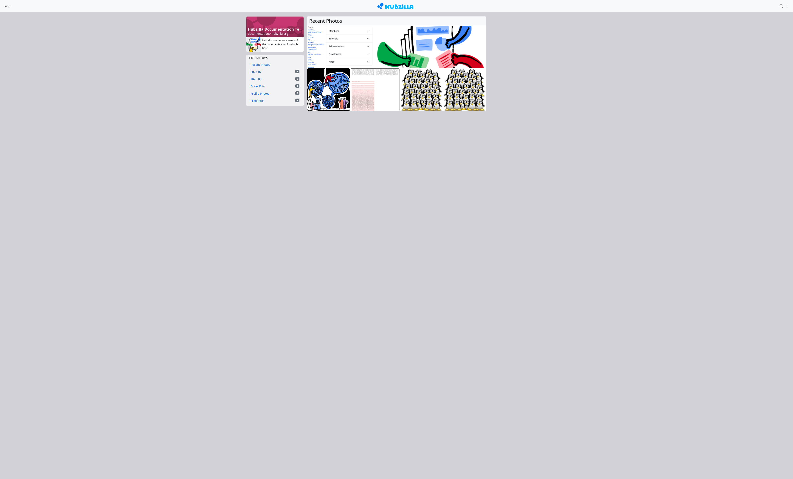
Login (7, 6)
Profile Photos (274, 93)
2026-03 (274, 79)
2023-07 (274, 72)
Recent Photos (260, 65)
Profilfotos (274, 101)
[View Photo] (315, 47)
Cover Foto (274, 86)
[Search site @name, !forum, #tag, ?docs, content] (781, 6)
